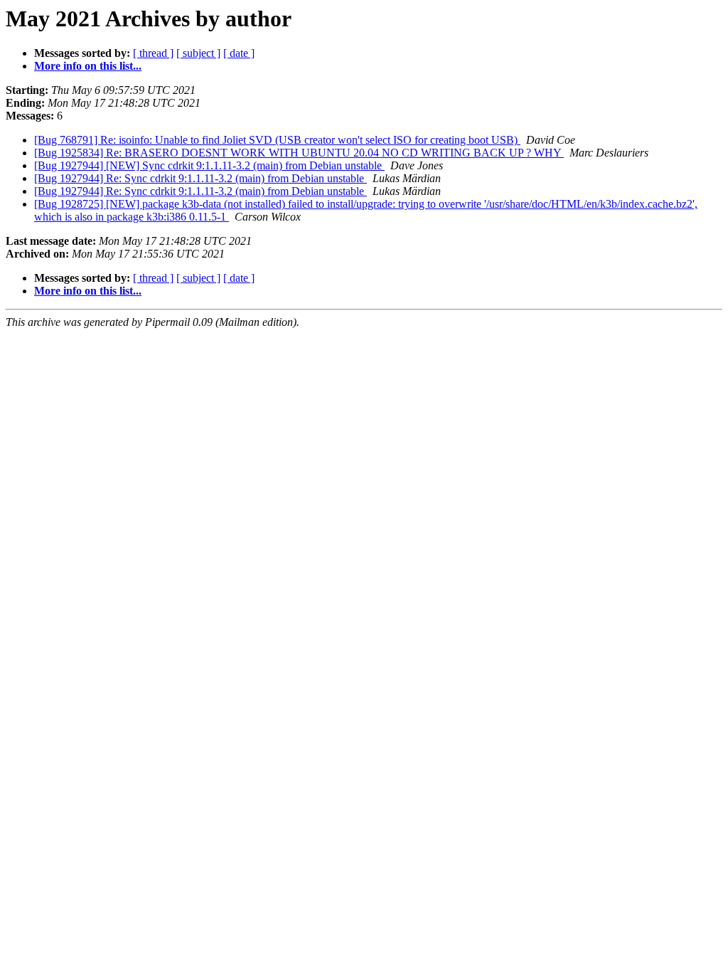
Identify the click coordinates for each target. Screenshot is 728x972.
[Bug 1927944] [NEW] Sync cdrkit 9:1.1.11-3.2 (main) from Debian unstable (209, 165)
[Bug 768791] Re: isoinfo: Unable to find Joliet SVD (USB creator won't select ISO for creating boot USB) (277, 140)
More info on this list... (87, 66)
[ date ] (239, 53)
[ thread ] (153, 53)
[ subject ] (198, 53)
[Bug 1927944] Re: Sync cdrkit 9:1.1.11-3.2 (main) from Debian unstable (200, 178)
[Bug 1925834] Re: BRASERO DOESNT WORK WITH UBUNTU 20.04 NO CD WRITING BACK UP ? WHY (299, 153)
